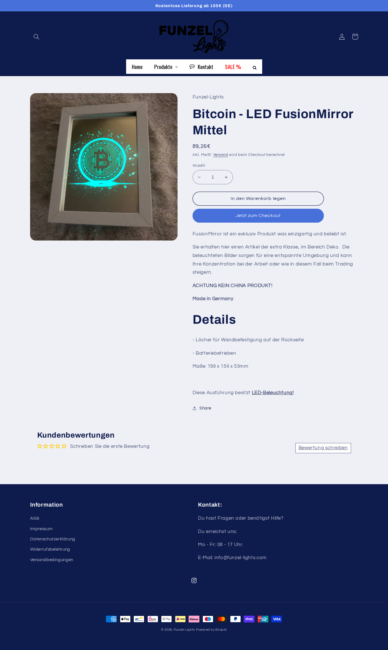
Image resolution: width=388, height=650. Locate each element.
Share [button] (205, 408)
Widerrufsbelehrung (50, 549)
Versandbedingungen (51, 560)
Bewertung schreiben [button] (323, 447)
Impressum (41, 529)
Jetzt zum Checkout (258, 215)
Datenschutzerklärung (53, 539)
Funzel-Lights (184, 629)
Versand (220, 155)
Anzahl (199, 166)
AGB (34, 518)
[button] (36, 36)
